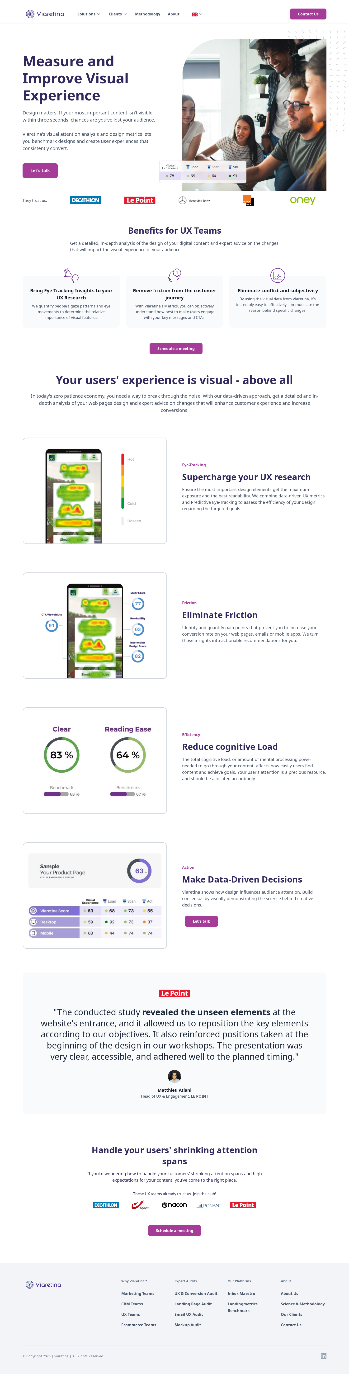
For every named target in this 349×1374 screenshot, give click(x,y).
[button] (89, 14)
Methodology (147, 14)
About (173, 14)
